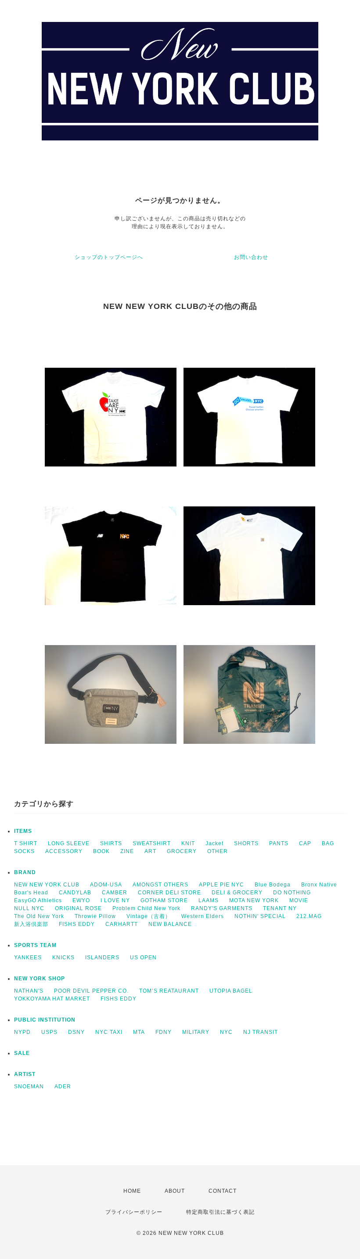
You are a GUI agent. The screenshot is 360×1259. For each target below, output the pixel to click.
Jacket (214, 843)
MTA (139, 1032)
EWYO (81, 900)
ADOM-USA (106, 885)
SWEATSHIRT (152, 843)
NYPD (22, 1032)
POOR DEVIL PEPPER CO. (91, 991)
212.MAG (309, 916)
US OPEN (143, 957)
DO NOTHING (292, 893)
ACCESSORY (64, 851)
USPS (49, 1032)
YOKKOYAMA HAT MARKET (52, 999)
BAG (328, 843)
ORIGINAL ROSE (78, 908)
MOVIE (298, 900)
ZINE (127, 851)
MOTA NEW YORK (254, 900)
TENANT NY (280, 908)
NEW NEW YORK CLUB (46, 885)
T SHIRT (25, 843)
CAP (305, 843)
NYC (226, 1032)
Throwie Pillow (95, 916)
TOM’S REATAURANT (169, 991)
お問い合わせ (251, 257)
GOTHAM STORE (164, 900)
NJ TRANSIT (260, 1032)
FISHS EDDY (77, 924)
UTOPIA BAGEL (230, 991)
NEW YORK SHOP (39, 979)
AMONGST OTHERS (160, 885)
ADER (62, 1086)
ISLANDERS (102, 957)
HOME (132, 1191)
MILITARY (195, 1032)
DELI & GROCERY (237, 893)
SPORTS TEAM (35, 945)
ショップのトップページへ (109, 257)
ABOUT (175, 1191)
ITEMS (23, 831)
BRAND (25, 872)
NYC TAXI (108, 1032)
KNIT (188, 843)
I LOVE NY (115, 900)
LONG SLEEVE (69, 843)
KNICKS (63, 957)
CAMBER (114, 893)
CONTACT (223, 1191)
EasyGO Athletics (38, 900)
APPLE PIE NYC (221, 885)
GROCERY (182, 851)
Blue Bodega (273, 885)
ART (150, 851)
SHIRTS (111, 843)
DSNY (76, 1032)
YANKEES (28, 957)
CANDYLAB (75, 893)
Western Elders (202, 916)
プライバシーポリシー (133, 1212)
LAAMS (208, 900)
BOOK (101, 851)
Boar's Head (31, 893)
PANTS (278, 843)
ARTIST (25, 1074)
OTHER (217, 851)
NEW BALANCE (170, 924)
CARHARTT (121, 924)
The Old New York (39, 916)
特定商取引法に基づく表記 (220, 1212)
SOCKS (24, 851)
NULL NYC (29, 908)
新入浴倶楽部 (31, 924)
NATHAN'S (28, 991)
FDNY (163, 1032)
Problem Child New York (146, 908)
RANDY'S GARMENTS (221, 908)
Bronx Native (319, 885)
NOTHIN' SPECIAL (260, 916)
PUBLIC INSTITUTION (45, 1020)
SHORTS (246, 843)
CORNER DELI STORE (169, 893)
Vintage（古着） (148, 916)
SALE (22, 1053)
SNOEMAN (29, 1086)
